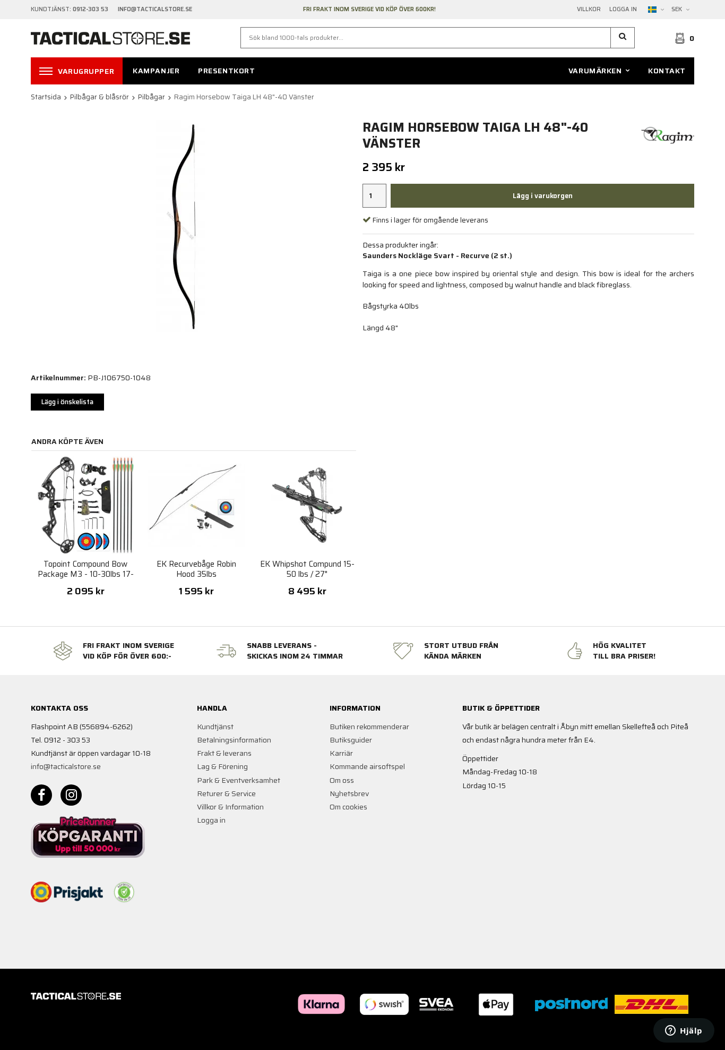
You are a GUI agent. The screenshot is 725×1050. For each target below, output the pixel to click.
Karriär (341, 753)
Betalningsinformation (234, 740)
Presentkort (226, 70)
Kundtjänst (215, 726)
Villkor (589, 9)
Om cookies (348, 807)
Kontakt (667, 70)
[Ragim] (667, 135)
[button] (623, 37)
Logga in (623, 9)
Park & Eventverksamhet (238, 780)
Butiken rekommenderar (369, 726)
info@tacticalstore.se (66, 766)
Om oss (342, 780)
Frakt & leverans (224, 753)
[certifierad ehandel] (124, 892)
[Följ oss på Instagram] (71, 795)
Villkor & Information (230, 807)
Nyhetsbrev (349, 793)
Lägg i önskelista (67, 401)
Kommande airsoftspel (367, 766)
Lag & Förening (222, 766)
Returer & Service (226, 793)
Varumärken (595, 70)
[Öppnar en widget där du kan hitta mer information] (683, 1031)
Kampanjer (156, 70)
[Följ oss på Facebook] (41, 795)
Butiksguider (351, 740)
